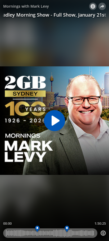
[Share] (102, 6)
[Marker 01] (37, 229)
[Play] (54, 120)
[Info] (93, 6)
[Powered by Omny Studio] (103, 233)
